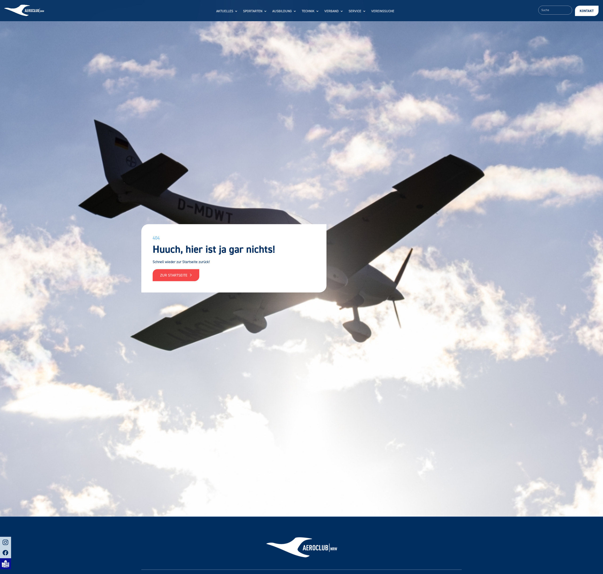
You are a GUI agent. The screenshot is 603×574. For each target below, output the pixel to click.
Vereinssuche (382, 11)
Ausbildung (282, 11)
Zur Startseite (174, 275)
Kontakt (587, 11)
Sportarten (252, 11)
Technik (308, 11)
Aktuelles (224, 11)
